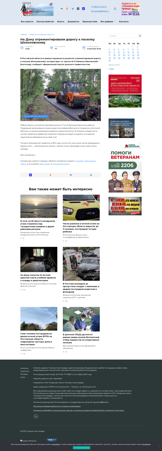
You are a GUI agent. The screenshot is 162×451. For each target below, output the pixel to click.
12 (119, 52)
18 (114, 55)
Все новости (27, 22)
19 (119, 55)
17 (109, 55)
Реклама (24, 374)
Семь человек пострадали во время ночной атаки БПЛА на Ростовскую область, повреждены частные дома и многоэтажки (36, 339)
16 (138, 52)
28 (129, 58)
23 (138, 55)
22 (133, 55)
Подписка (24, 371)
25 (115, 58)
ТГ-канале (79, 161)
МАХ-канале (90, 161)
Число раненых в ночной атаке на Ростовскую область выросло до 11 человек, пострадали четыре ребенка (81, 227)
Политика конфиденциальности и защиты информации (57, 406)
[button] (30, 174)
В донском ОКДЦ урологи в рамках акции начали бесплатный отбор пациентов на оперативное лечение (81, 338)
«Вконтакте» (44, 164)
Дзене (23, 164)
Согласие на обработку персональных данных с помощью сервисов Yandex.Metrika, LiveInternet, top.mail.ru (78, 410)
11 (114, 52)
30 (138, 58)
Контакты (124, 22)
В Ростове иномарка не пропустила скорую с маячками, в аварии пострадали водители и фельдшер (81, 288)
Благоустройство (45, 22)
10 (110, 52)
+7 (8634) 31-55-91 (98, 7)
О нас (22, 377)
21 (128, 55)
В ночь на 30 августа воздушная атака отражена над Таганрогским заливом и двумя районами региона (37, 225)
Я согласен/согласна (81, 448)
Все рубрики (107, 22)
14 (128, 52)
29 (133, 58)
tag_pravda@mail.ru (100, 11)
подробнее (56, 444)
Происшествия (90, 22)
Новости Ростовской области (35, 116)
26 (119, 58)
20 (124, 55)
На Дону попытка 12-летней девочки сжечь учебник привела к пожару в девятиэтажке (38, 278)
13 (124, 52)
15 (133, 52)
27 (124, 58)
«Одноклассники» (61, 164)
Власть (60, 22)
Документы (73, 22)
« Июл (111, 69)
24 (110, 58)
